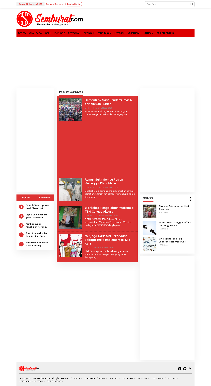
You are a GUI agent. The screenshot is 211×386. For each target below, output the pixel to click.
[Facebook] (180, 369)
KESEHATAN (24, 381)
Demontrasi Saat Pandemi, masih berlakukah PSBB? (108, 102)
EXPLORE (113, 378)
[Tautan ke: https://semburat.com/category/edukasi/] (191, 199)
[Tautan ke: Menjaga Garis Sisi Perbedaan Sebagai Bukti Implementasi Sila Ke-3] (70, 245)
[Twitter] (185, 369)
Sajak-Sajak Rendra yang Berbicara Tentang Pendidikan (36, 216)
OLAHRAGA (89, 187)
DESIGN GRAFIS (55, 381)
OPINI (87, 108)
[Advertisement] (105, 62)
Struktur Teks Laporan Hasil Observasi (174, 207)
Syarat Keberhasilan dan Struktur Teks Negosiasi (37, 235)
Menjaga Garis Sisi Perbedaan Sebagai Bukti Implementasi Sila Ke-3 (107, 240)
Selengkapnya (120, 114)
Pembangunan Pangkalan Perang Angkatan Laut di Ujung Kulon (38, 225)
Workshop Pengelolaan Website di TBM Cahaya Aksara (109, 209)
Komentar (44, 197)
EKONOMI (142, 378)
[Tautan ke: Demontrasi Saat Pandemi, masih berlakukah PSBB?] (70, 109)
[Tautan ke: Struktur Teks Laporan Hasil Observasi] (149, 211)
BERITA (76, 378)
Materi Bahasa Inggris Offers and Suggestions (175, 224)
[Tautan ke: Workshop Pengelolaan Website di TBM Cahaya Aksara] (70, 217)
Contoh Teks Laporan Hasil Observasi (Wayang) (37, 207)
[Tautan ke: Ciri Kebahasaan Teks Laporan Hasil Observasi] (149, 243)
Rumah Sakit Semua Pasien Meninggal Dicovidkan (104, 181)
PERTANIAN (127, 378)
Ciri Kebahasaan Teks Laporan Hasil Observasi (172, 240)
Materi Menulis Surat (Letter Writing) (37, 244)
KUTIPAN (38, 381)
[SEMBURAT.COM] (49, 18)
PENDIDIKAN (157, 378)
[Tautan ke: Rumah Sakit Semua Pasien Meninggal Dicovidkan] (70, 189)
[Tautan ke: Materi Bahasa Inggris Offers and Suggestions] (149, 227)
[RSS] (190, 369)
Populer (26, 197)
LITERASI (171, 378)
